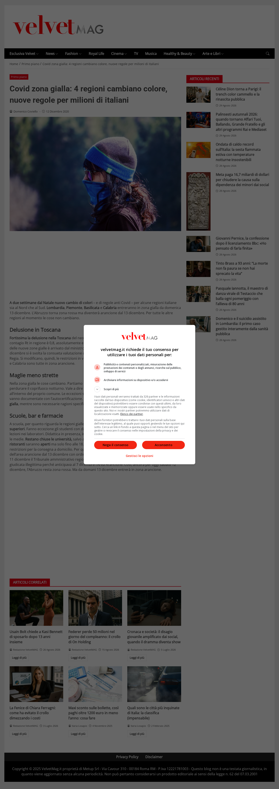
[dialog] (139, 394)
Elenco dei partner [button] (131, 414)
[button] (139, 389)
